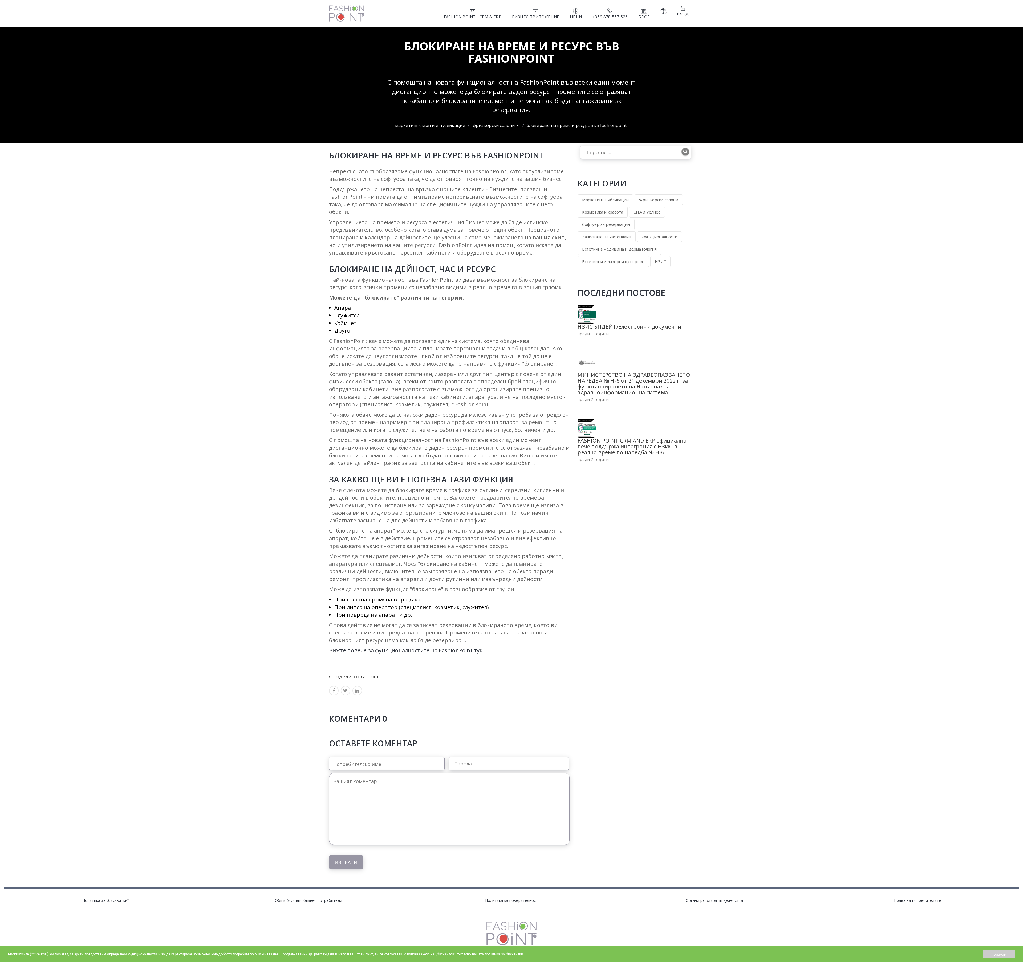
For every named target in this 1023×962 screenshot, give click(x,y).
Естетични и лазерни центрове (613, 261)
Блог (643, 16)
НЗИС (660, 261)
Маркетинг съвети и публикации (430, 125)
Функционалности (659, 236)
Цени (576, 16)
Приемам (998, 954)
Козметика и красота (602, 212)
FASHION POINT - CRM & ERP (472, 16)
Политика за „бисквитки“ (105, 900)
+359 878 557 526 (610, 16)
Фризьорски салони (494, 125)
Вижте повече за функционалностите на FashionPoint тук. (406, 650)
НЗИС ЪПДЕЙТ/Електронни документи (629, 326)
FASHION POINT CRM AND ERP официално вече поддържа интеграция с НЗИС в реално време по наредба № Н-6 (632, 446)
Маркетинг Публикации (605, 199)
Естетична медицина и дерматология (619, 249)
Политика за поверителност (511, 900)
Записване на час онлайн (606, 236)
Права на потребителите (917, 900)
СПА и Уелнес (647, 212)
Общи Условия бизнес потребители (308, 900)
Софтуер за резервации (606, 224)
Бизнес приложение (535, 16)
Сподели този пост (354, 676)
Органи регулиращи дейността (714, 900)
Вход (683, 13)
